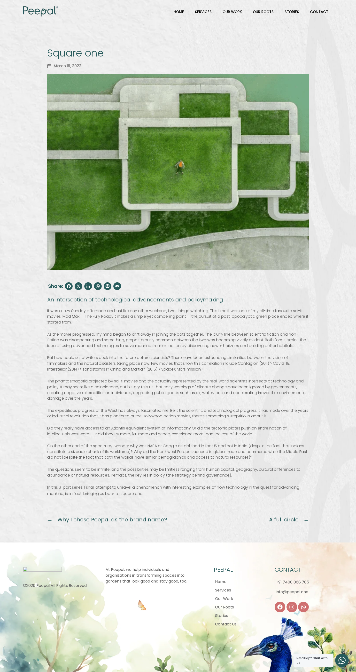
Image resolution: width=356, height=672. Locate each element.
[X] (78, 286)
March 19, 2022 (67, 66)
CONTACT (319, 11)
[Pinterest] (107, 286)
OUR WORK (232, 11)
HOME (179, 11)
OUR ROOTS (263, 11)
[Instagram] (291, 607)
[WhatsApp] (98, 286)
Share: (55, 286)
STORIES (292, 11)
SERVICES (203, 11)
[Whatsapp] (303, 607)
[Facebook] (69, 286)
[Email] (117, 286)
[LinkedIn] (88, 286)
